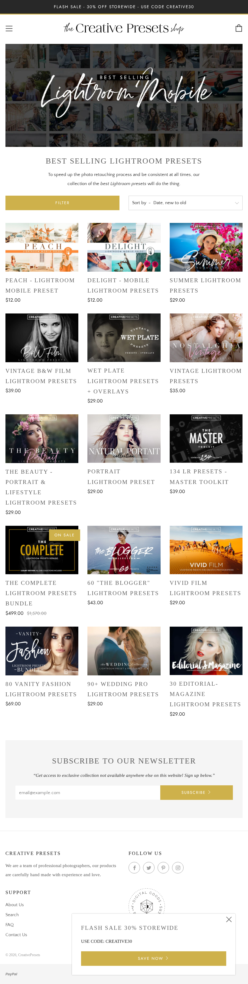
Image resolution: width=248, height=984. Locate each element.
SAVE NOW (150, 958)
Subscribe (193, 792)
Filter (62, 203)
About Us (14, 904)
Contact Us (16, 934)
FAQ (9, 924)
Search (12, 914)
